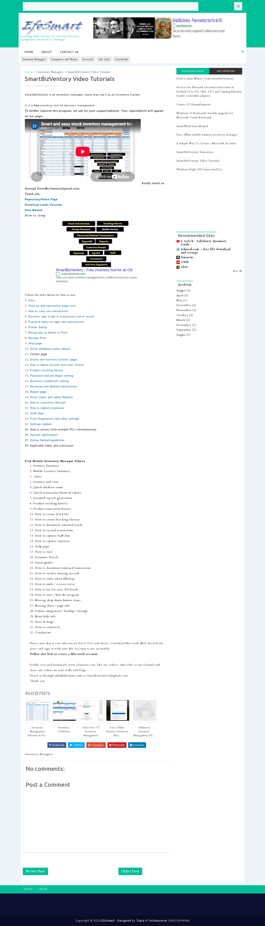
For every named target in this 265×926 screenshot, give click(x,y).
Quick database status (48, 487)
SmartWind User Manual (192, 126)
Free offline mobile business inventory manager (206, 135)
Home (29, 52)
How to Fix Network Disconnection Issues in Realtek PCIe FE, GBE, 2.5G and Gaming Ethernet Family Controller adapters (209, 91)
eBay (184, 267)
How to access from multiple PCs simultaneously (63, 429)
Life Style (104, 59)
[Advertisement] (209, 202)
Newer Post (35, 871)
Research (88, 59)
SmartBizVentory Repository (194, 152)
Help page (42, 546)
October (182, 315)
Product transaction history (52, 509)
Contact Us (69, 52)
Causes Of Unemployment (193, 104)
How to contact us (47, 627)
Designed (124, 920)
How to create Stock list (52, 514)
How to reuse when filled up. (55, 579)
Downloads (121, 59)
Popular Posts (193, 71)
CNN (184, 262)
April (179, 295)
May (179, 300)
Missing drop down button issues (58, 600)
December (183, 305)
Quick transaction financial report (57, 493)
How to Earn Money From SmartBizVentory (205, 78)
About (46, 52)
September (183, 330)
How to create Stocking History (57, 519)
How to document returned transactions (63, 568)
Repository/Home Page (41, 199)
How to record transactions (54, 530)
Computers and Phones (64, 59)
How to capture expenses (52, 541)
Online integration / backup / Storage (61, 611)
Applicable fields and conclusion (52, 445)
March (180, 320)
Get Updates (226, 71)
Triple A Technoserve (151, 920)
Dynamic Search (46, 557)
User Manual (34, 210)
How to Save (44, 552)
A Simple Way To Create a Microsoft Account (206, 143)
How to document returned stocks (59, 525)
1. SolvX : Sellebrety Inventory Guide (204, 242)
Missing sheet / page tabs (52, 606)
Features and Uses (46, 482)
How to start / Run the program (57, 595)
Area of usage (44, 622)
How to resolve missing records (57, 573)
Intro (37, 476)
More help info (45, 616)
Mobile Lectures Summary (51, 471)
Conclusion (43, 632)
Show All (237, 271)
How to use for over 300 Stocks (57, 589)
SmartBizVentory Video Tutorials (197, 161)
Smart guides (44, 562)
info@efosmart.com (68, 675)
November (184, 310)
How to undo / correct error (55, 584)
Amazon (187, 257)
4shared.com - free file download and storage (206, 251)
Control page (38, 354)
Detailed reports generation (52, 498)
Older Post (130, 871)
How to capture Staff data (52, 536)
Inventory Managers (34, 59)
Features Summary (46, 466)
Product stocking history (50, 503)
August (181, 290)
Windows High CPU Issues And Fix (199, 169)
